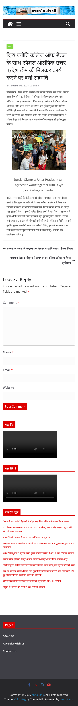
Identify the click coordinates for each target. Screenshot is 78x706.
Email (8, 370)
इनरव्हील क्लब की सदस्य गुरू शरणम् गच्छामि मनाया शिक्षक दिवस (40, 248)
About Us (8, 636)
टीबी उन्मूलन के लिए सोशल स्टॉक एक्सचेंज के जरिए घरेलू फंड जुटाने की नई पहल (39, 565)
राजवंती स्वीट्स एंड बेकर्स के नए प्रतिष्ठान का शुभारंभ (26, 537)
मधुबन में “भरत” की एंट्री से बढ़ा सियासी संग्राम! (24, 587)
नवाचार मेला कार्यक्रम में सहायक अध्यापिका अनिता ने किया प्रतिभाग (40, 260)
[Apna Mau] (10, 23)
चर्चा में (10, 46)
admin (36, 85)
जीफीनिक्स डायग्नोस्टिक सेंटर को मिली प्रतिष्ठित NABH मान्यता (32, 581)
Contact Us (10, 651)
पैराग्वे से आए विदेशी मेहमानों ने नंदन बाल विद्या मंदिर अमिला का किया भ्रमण (36, 521)
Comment (11, 303)
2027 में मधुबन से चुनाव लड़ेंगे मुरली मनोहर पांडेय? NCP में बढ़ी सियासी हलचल (38, 553)
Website (8, 388)
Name (8, 352)
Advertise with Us (13, 643)
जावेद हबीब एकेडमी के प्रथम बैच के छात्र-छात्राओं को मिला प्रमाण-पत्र (35, 559)
